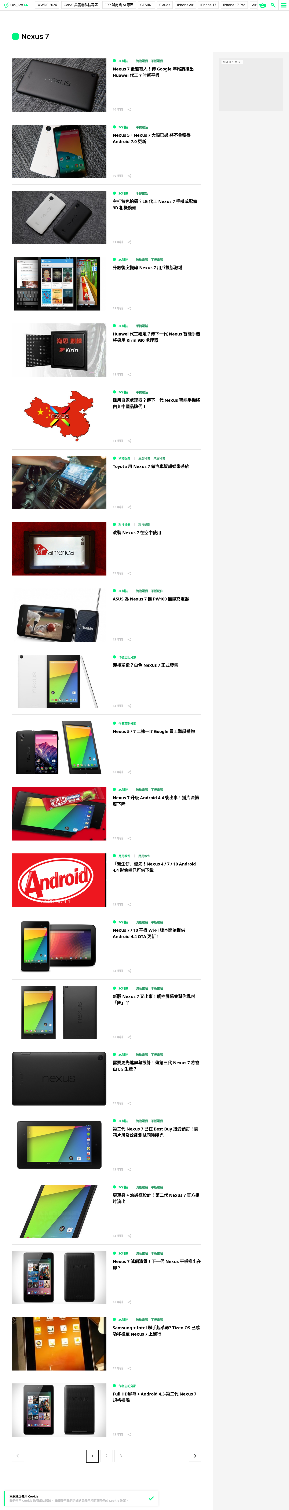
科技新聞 (144, 525)
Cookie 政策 (117, 1501)
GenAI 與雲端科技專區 (81, 5)
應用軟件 (124, 856)
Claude (164, 5)
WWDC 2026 (47, 5)
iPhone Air (185, 5)
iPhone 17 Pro (234, 5)
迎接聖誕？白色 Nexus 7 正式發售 (145, 665)
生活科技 (144, 458)
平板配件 (157, 591)
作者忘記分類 (127, 657)
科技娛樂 (124, 458)
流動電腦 (142, 61)
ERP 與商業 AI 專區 (119, 5)
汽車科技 (159, 458)
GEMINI (146, 5)
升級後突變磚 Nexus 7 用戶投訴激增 (147, 268)
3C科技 (123, 61)
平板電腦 (157, 61)
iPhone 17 (208, 5)
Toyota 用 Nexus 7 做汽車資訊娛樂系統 (151, 466)
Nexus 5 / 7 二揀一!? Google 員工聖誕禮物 (154, 731)
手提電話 (142, 127)
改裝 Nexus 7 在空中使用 (137, 533)
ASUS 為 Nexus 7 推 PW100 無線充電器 (151, 599)
